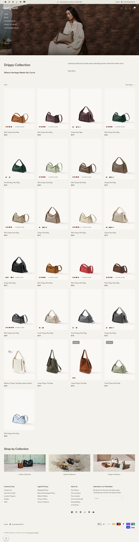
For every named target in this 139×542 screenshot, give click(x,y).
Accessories (9, 21)
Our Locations (76, 493)
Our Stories (75, 490)
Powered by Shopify (33, 532)
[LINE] (20, 2)
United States (129, 2)
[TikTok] (17, 2)
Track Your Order (9, 493)
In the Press (75, 505)
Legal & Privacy (43, 486)
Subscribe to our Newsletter (103, 486)
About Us (74, 486)
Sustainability (75, 502)
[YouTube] (24, 2)
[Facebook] (5, 2)
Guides (6, 499)
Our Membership (11, 28)
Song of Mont (10, 24)
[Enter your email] (122, 498)
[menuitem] (11, 14)
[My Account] (126, 8)
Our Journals (75, 496)
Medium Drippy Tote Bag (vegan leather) (18, 383)
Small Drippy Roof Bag (12, 182)
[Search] (130, 8)
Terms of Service (43, 502)
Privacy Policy (42, 499)
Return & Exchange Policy (46, 493)
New (6, 14)
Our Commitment (77, 499)
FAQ (5, 502)
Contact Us (8, 490)
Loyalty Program (9, 496)
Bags (6, 18)
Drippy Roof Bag (76, 132)
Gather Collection (69, 474)
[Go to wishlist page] (121, 8)
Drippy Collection (114, 474)
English (118, 2)
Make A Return (43, 496)
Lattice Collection (25, 474)
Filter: (6, 85)
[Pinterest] (13, 2)
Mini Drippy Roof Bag (11, 132)
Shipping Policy (43, 490)
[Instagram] (9, 2)
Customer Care (9, 486)
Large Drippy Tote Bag (45, 383)
